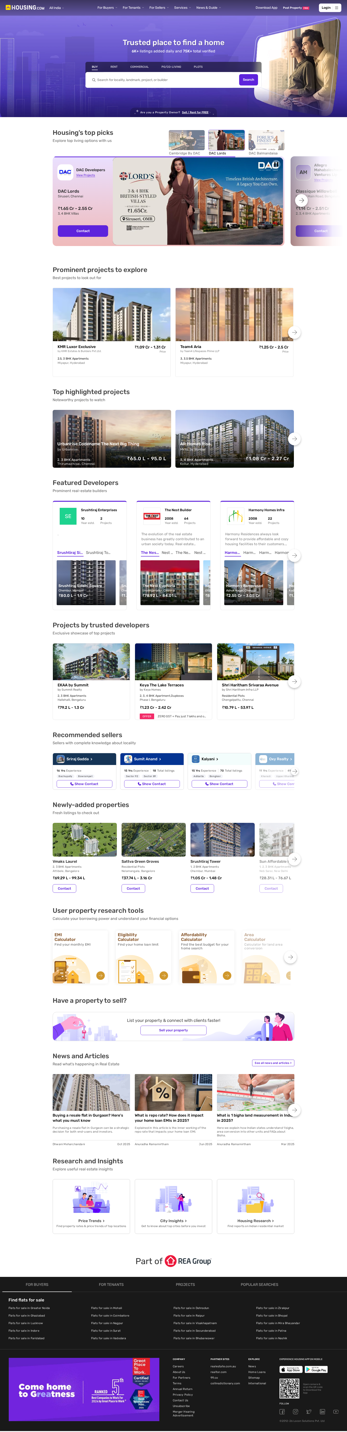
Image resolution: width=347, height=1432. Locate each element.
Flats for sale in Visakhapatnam (195, 1323)
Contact (83, 231)
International (257, 1383)
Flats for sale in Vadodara (108, 1338)
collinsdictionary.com (225, 1383)
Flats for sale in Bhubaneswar (194, 1338)
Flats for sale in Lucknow (25, 1323)
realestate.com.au (223, 1366)
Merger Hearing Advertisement (184, 1413)
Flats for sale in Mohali (106, 1308)
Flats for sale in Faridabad (26, 1338)
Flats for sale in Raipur (189, 1315)
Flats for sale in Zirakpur (273, 1308)
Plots (198, 66)
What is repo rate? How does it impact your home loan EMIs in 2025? (169, 1118)
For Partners (181, 1377)
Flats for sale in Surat (106, 1330)
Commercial (139, 66)
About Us (179, 1372)
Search (248, 80)
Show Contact (86, 784)
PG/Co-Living (171, 66)
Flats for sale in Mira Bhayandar (278, 1323)
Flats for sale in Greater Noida (29, 1308)
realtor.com (219, 1372)
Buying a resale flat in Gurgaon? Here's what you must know (88, 1118)
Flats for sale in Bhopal (272, 1315)
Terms (177, 1383)
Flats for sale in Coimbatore (110, 1315)
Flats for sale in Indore (23, 1330)
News (252, 1366)
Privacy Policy (183, 1394)
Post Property (295, 7)
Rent (114, 66)
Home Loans (257, 1372)
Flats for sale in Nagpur (107, 1323)
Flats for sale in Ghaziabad (26, 1315)
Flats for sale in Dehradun (191, 1308)
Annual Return (183, 1389)
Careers (178, 1366)
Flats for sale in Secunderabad (195, 1330)
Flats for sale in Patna (271, 1330)
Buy (95, 66)
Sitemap (254, 1377)
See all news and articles (273, 1063)
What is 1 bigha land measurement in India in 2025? (255, 1118)
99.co (214, 1377)
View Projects (85, 175)
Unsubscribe (181, 1406)
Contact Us (180, 1400)
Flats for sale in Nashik (271, 1338)
